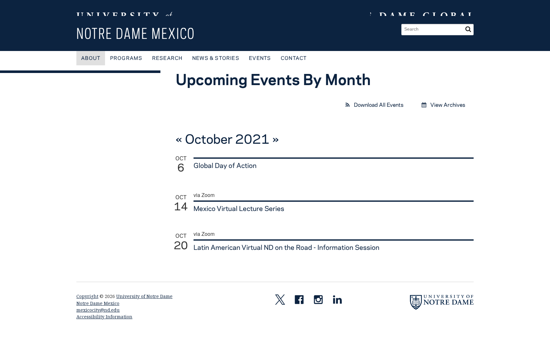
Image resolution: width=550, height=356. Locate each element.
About (90, 57)
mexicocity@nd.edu (98, 310)
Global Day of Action (225, 165)
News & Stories (215, 57)
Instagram (320, 301)
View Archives (447, 104)
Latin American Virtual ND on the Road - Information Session (286, 247)
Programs (126, 57)
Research (167, 57)
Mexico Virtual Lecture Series (239, 208)
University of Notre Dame (144, 296)
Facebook (301, 301)
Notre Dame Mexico (135, 33)
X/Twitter (282, 301)
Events (260, 57)
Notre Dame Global (422, 8)
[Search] (468, 29)
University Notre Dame (124, 8)
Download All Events (378, 104)
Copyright (87, 296)
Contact (294, 57)
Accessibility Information (104, 317)
